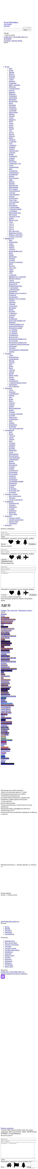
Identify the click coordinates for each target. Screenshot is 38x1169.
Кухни (7, 66)
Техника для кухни (15, 236)
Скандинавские (14, 191)
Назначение (13, 291)
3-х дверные (13, 331)
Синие (11, 118)
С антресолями (14, 207)
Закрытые (12, 476)
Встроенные (13, 205)
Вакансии (12, 512)
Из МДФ (12, 415)
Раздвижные (13, 479)
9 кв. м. (11, 229)
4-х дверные (13, 333)
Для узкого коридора (16, 428)
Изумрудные (13, 101)
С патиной (12, 141)
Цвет (10, 68)
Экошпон (12, 140)
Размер (11, 218)
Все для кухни (14, 231)
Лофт (11, 180)
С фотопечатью (14, 289)
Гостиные (8, 353)
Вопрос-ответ (13, 521)
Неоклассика (13, 185)
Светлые (12, 249)
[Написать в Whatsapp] (19, 1027)
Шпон (11, 138)
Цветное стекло (14, 282)
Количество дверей (15, 328)
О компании (9, 501)
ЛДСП (11, 132)
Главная (3, 610)
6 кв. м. (11, 227)
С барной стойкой (15, 209)
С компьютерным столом (17, 383)
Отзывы (11, 509)
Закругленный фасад (16, 326)
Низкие (11, 317)
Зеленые (12, 77)
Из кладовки (13, 474)
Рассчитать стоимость (19, 974)
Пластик (12, 136)
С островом (13, 211)
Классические (14, 178)
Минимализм (13, 187)
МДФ (11, 121)
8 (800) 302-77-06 (10, 37)
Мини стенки (13, 375)
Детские (12, 300)
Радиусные (13, 162)
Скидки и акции (14, 518)
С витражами (13, 288)
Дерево (11, 129)
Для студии (13, 200)
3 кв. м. (11, 224)
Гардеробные (9, 430)
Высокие (12, 311)
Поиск (25, 30)
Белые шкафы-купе (15, 251)
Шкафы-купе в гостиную (17, 293)
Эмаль (11, 123)
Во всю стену (13, 337)
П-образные (13, 156)
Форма (11, 154)
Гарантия (12, 505)
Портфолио (13, 507)
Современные (14, 167)
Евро (10, 169)
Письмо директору (7, 1128)
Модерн (11, 182)
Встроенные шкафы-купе (17, 339)
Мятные (11, 114)
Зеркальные (13, 417)
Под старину (13, 189)
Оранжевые (13, 98)
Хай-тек (11, 196)
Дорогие (12, 149)
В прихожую (13, 297)
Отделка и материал (16, 262)
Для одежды (13, 306)
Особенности (13, 198)
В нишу (11, 487)
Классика (12, 392)
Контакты (8, 525)
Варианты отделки (15, 233)
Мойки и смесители (16, 235)
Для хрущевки (14, 202)
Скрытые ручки (14, 216)
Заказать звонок (6, 974)
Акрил (11, 125)
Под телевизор (14, 386)
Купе (10, 421)
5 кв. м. (11, 225)
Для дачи (12, 204)
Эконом (11, 352)
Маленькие (13, 257)
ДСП (10, 143)
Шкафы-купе (9, 238)
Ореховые (12, 105)
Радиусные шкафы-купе (17, 320)
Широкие (12, 322)
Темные (11, 246)
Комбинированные (15, 286)
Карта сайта (13, 514)
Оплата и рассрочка (16, 500)
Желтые (11, 74)
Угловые (12, 158)
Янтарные (12, 107)
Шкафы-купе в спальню (17, 299)
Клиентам (8, 516)
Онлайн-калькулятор (16, 520)
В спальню (12, 489)
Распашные (13, 346)
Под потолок (13, 341)
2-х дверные (13, 330)
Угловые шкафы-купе (16, 324)
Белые (11, 70)
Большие (12, 258)
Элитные (12, 152)
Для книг (12, 304)
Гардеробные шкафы (16, 481)
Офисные (12, 302)
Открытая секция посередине (19, 344)
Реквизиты (12, 510)
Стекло (11, 280)
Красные (12, 76)
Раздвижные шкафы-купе (18, 342)
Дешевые (12, 147)
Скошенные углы (15, 163)
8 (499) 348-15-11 (22, 37)
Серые (11, 79)
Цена (10, 441)
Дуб (10, 130)
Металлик (12, 87)
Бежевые (12, 81)
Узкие (11, 222)
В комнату (12, 485)
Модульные (13, 214)
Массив (11, 134)
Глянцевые (12, 83)
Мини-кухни (13, 220)
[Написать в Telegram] (19, 1003)
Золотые (12, 116)
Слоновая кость (14, 88)
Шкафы (7, 928)
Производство (14, 503)
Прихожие (8, 388)
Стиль (11, 165)
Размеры (12, 447)
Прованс (12, 183)
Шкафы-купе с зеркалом (17, 277)
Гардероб (12, 348)
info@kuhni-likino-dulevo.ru (10, 921)
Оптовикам (13, 523)
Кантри (11, 176)
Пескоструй (13, 284)
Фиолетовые (13, 112)
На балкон (12, 308)
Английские (13, 171)
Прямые (11, 160)
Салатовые (12, 110)
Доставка (12, 498)
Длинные (12, 315)
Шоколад (12, 92)
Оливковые (13, 96)
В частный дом (14, 490)
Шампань (12, 94)
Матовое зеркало (15, 278)
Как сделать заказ (15, 496)
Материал (12, 119)
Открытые (12, 478)
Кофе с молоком (14, 85)
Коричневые (13, 242)
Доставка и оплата (11, 494)
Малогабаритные (15, 213)
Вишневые (12, 99)
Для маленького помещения (18, 350)
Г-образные (13, 313)
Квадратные (13, 465)
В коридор (12, 295)
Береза (11, 127)
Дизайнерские (14, 172)
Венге (11, 103)
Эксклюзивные (14, 194)
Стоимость (12, 145)
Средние (12, 260)
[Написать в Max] (3, 978)
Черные (11, 72)
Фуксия (11, 90)
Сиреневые (13, 109)
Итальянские (13, 174)
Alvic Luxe (12, 267)
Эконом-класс (14, 151)
